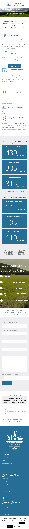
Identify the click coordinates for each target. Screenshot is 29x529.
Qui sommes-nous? (6, 488)
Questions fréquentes (6, 485)
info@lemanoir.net (6, 514)
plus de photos (5, 470)
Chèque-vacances (6, 491)
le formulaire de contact (7, 467)
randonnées (18, 407)
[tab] (14, 400)
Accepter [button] (22, 523)
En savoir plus (18, 526)
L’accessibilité (5, 478)
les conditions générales (7, 463)
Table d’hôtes (5, 481)
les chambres (5, 457)
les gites (3, 460)
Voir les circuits (14, 66)
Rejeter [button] (10, 526)
